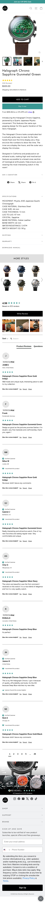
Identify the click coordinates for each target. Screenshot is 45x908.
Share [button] (30, 389)
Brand (5, 822)
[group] (22, 303)
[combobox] (6, 850)
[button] (8, 325)
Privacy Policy (29, 878)
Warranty (7, 241)
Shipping (5, 90)
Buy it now (22, 106)
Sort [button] (4, 338)
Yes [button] (20, 389)
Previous (2, 280)
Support (6, 815)
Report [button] (25, 389)
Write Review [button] (22, 314)
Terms (5, 881)
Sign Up (22, 888)
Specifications (9, 196)
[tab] (23, 347)
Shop (5, 808)
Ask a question (9, 175)
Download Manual (11, 248)
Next (42, 280)
